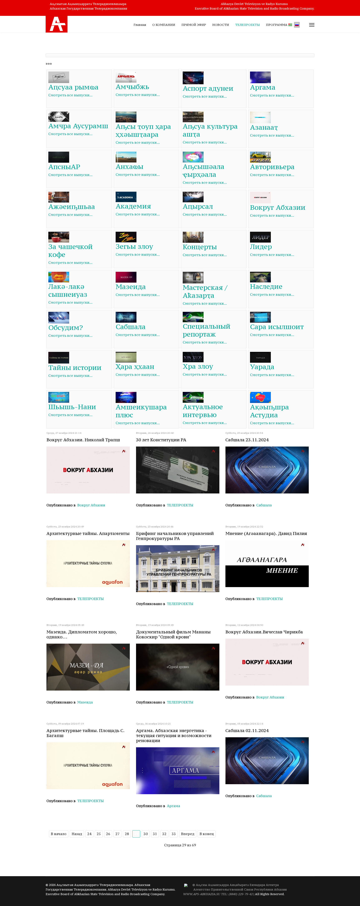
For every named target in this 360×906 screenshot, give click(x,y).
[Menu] (311, 24)
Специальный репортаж (206, 330)
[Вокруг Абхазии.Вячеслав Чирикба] (269, 662)
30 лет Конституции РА (161, 440)
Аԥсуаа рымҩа (73, 87)
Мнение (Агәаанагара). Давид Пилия (266, 533)
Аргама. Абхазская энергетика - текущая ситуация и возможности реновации (173, 735)
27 (117, 834)
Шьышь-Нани (72, 406)
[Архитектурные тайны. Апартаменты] (90, 563)
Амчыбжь (132, 86)
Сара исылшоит (277, 326)
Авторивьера (272, 166)
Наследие (266, 286)
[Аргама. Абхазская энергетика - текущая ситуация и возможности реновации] (180, 770)
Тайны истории (74, 367)
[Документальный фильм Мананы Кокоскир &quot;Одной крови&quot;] (180, 667)
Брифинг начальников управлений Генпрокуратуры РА (175, 536)
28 (127, 834)
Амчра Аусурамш (78, 125)
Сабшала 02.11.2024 (247, 730)
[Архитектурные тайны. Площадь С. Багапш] (90, 765)
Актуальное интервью (203, 410)
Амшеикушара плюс (141, 411)
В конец (207, 834)
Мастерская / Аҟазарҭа (205, 291)
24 (89, 834)
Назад (77, 834)
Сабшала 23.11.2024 (247, 440)
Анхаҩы (129, 166)
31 (155, 834)
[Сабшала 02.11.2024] (269, 760)
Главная (140, 25)
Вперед (187, 834)
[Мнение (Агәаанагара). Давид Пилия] (269, 563)
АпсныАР (64, 166)
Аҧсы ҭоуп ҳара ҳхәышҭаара (143, 130)
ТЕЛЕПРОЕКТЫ (247, 25)
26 (108, 834)
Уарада (262, 366)
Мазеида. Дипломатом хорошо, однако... (81, 634)
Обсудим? (65, 327)
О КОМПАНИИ (163, 25)
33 (174, 834)
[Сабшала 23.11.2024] (269, 470)
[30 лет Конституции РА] (180, 470)
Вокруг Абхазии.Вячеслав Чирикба (264, 632)
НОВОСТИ (220, 25)
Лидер (261, 246)
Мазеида (131, 286)
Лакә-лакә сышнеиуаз (67, 290)
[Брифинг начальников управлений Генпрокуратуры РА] (180, 568)
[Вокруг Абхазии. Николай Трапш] (90, 470)
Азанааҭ (264, 127)
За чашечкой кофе (70, 250)
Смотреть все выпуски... (70, 95)
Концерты (200, 246)
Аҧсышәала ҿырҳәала (203, 170)
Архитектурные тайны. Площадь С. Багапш (85, 733)
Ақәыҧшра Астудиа (269, 411)
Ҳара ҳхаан (135, 366)
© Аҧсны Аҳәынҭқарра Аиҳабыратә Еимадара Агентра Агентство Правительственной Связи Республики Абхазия (235, 889)
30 (146, 834)
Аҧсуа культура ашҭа (210, 130)
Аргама (262, 87)
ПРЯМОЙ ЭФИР (193, 25)
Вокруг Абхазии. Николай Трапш (83, 440)
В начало (58, 834)
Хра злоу (198, 366)
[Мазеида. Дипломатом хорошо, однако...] (90, 667)
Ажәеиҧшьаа (71, 206)
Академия (133, 206)
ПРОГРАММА (276, 25)
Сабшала (131, 326)
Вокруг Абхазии (277, 207)
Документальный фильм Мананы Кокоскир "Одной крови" (173, 634)
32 (164, 834)
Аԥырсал (198, 206)
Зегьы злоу (134, 246)
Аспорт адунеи (208, 88)
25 (99, 834)
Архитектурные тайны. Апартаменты (88, 533)
